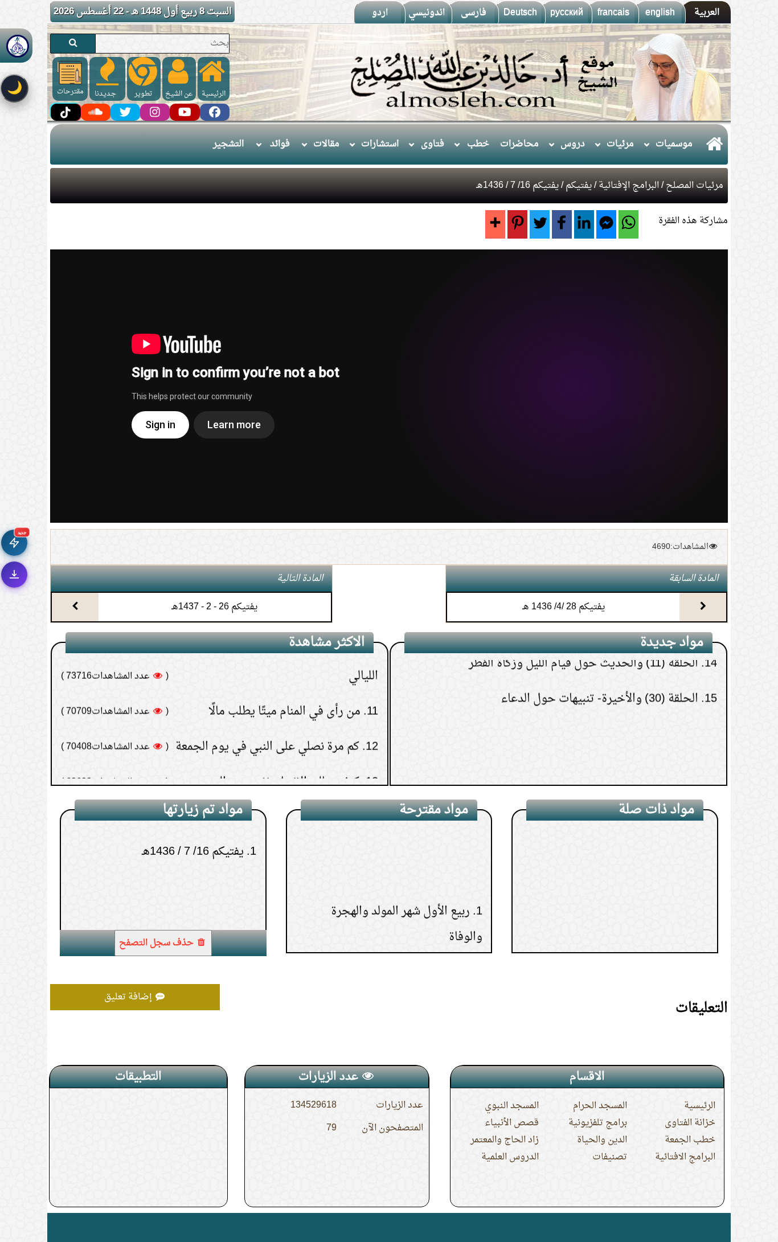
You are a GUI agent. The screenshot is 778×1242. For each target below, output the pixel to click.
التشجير (228, 144)
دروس (572, 144)
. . (54, 1227)
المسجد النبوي (512, 1105)
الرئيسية (699, 1105)
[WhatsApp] (628, 224)
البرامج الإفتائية (629, 185)
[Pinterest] (517, 224)
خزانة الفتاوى (690, 1123)
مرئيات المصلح (694, 185)
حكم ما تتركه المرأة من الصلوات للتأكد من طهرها (244, 735)
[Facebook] (562, 224)
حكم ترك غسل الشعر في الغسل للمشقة (268, 770)
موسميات (674, 144)
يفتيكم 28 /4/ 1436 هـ (563, 607)
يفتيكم (579, 185)
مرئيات (620, 144)
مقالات (326, 144)
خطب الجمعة (690, 1140)
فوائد (280, 144)
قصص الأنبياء (512, 1123)
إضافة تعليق (129, 997)
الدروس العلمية (510, 1157)
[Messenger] (606, 224)
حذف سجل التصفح (157, 943)
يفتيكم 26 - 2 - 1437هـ (214, 607)
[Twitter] (540, 224)
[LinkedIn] (584, 224)
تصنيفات (609, 1157)
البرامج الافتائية (685, 1157)
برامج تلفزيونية (597, 1123)
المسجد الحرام (600, 1105)
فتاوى (432, 144)
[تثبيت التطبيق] (14, 574)
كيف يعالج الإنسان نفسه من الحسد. (275, 700)
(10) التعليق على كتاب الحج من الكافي (613, 770)
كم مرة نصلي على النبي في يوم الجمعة (267, 664)
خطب (478, 144)
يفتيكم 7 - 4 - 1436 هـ (644, 901)
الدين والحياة (602, 1140)
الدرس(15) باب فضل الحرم (405, 904)
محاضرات (519, 144)
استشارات (380, 144)
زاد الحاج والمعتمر (504, 1140)
